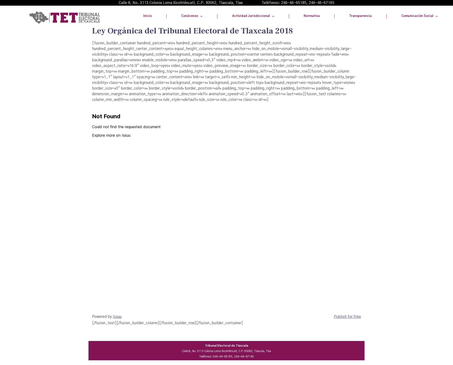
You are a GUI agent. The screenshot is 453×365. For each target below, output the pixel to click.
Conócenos (189, 16)
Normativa (312, 16)
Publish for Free (347, 317)
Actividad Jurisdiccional (251, 16)
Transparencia (360, 16)
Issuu (117, 317)
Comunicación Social (417, 16)
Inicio (147, 16)
